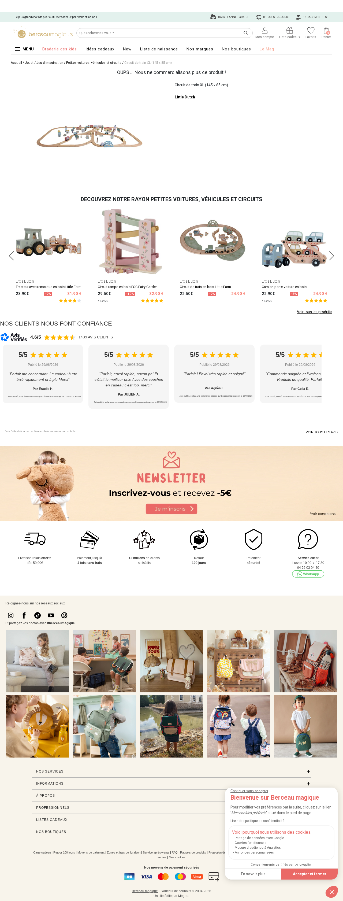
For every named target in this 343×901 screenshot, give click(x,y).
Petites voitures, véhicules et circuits (93, 63)
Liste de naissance (159, 49)
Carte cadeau (42, 852)
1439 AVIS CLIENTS (96, 337)
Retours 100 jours (276, 17)
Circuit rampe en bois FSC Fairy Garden (128, 287)
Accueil (16, 63)
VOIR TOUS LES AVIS (322, 432)
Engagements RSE (315, 17)
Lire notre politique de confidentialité (257, 821)
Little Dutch (185, 97)
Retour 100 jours (64, 852)
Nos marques (200, 49)
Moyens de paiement (91, 852)
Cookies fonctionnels (250, 843)
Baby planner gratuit (233, 17)
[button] (331, 891)
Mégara (183, 896)
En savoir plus (253, 874)
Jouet (29, 63)
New (127, 49)
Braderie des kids (59, 49)
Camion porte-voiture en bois (284, 287)
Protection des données (223, 852)
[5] (70, 300)
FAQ (175, 852)
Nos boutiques (236, 49)
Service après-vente (156, 852)
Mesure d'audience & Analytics (258, 848)
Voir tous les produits (314, 312)
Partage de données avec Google (259, 838)
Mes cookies (177, 857)
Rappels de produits (193, 852)
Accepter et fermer (309, 874)
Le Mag (267, 49)
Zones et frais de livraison (123, 852)
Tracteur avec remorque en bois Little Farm (48, 287)
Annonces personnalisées (254, 852)
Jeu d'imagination (49, 63)
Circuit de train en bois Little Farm (205, 287)
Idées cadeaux (99, 49)
